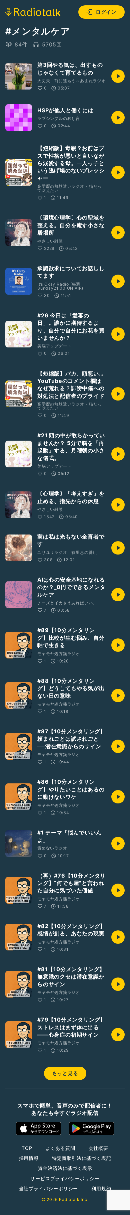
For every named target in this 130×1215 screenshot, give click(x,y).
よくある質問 (60, 1148)
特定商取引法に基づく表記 (81, 1158)
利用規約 (101, 1188)
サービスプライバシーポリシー (64, 1178)
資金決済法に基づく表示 (65, 1168)
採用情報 (29, 1158)
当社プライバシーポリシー (48, 1188)
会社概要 (98, 1148)
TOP (27, 1148)
